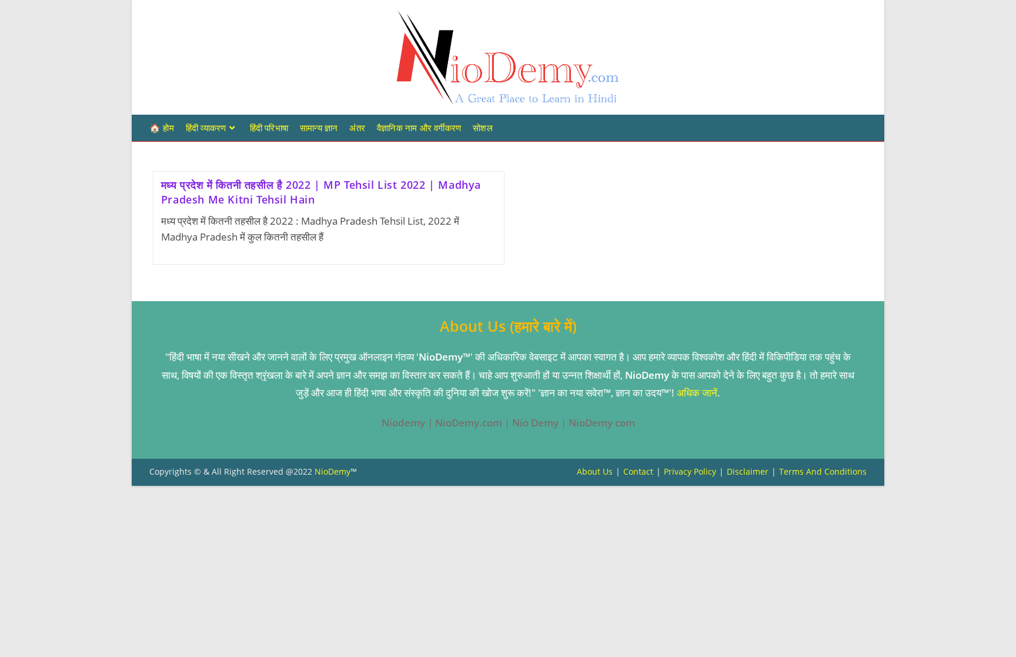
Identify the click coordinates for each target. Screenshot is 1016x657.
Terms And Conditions (823, 471)
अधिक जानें (697, 392)
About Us (595, 471)
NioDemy (332, 471)
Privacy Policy (690, 471)
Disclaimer (747, 471)
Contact (638, 471)
